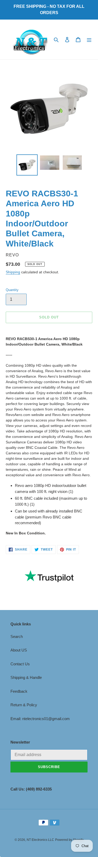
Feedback (18, 691)
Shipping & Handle (26, 677)
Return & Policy (23, 705)
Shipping (13, 272)
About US (18, 650)
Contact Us (20, 664)
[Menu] (89, 39)
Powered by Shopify (69, 840)
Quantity (12, 290)
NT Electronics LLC (40, 840)
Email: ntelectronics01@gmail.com (40, 718)
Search (16, 636)
